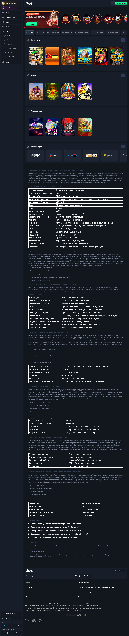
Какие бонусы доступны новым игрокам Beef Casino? (54, 527)
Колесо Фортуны (10, 3)
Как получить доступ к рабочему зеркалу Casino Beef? (55, 524)
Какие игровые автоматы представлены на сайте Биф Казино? (59, 534)
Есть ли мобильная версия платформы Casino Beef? (54, 537)
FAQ (27, 592)
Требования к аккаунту (85, 592)
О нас (28, 582)
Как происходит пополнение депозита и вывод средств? (56, 531)
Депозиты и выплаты (33, 597)
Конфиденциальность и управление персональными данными (98, 587)
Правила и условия (84, 582)
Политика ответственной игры (88, 597)
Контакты (29, 587)
